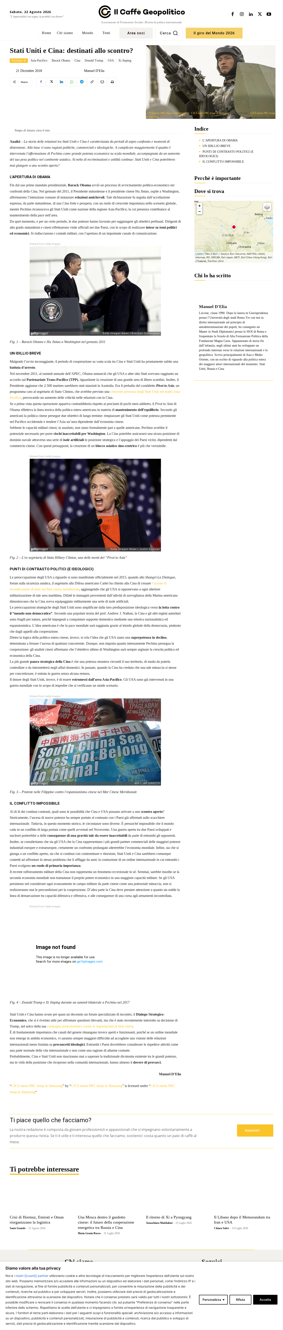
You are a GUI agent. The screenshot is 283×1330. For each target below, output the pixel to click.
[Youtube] (268, 14)
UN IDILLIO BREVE (217, 146)
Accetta (265, 1299)
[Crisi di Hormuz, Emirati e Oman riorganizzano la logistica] (39, 1197)
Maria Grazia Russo (89, 1233)
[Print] (112, 81)
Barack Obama (61, 60)
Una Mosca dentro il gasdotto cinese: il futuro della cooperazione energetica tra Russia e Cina (106, 1222)
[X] (259, 14)
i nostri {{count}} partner (31, 1276)
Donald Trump (94, 60)
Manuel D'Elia (94, 71)
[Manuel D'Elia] (80, 71)
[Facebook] (232, 14)
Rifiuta (240, 1299)
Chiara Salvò (221, 1228)
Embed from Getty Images (45, 244)
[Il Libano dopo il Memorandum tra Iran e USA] (243, 1197)
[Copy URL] (91, 81)
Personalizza (212, 1299)
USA (111, 60)
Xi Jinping (124, 60)
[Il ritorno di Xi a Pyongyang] (175, 1197)
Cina (77, 60)
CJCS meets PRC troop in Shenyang (166, 113)
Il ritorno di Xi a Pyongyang (168, 1217)
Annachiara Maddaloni (159, 1222)
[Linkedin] (250, 14)
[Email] (102, 81)
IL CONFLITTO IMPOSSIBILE (223, 161)
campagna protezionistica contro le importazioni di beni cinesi (90, 1026)
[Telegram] (81, 81)
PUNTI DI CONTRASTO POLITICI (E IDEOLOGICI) (226, 154)
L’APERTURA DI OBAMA (220, 140)
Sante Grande (17, 1228)
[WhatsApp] (71, 81)
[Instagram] (241, 14)
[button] (169, 33)
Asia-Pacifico (39, 60)
